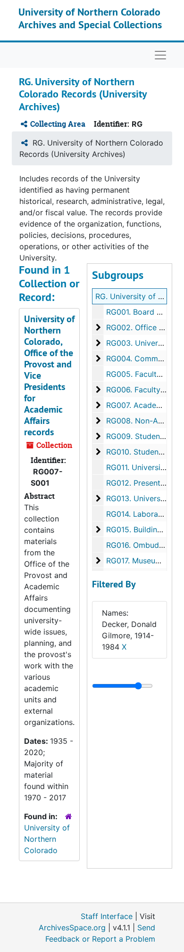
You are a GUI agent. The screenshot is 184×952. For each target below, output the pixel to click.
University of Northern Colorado (47, 839)
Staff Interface (107, 916)
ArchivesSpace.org (72, 927)
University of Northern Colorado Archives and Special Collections (90, 18)
